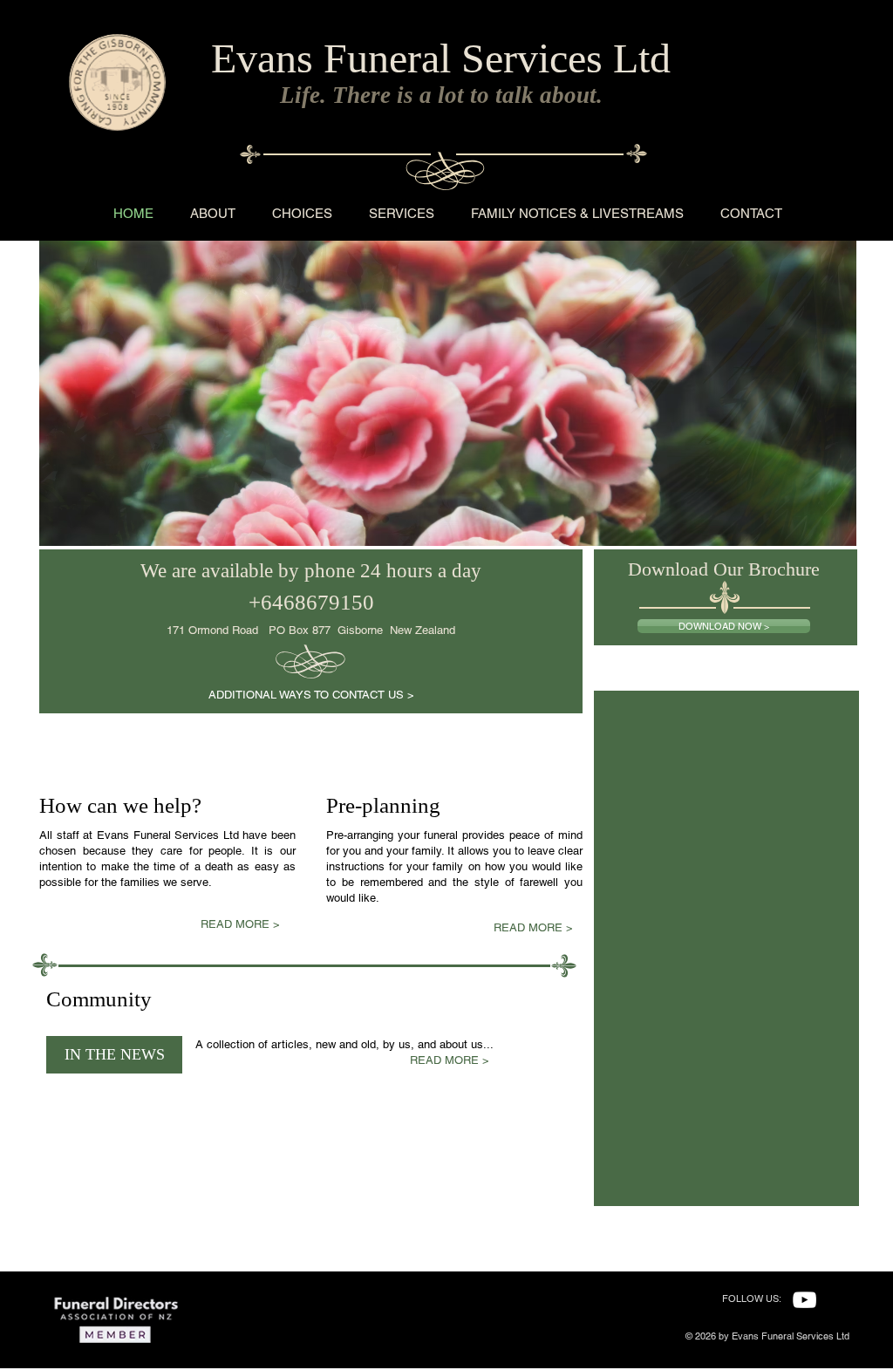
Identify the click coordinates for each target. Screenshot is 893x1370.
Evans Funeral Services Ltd (441, 58)
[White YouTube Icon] (804, 1299)
